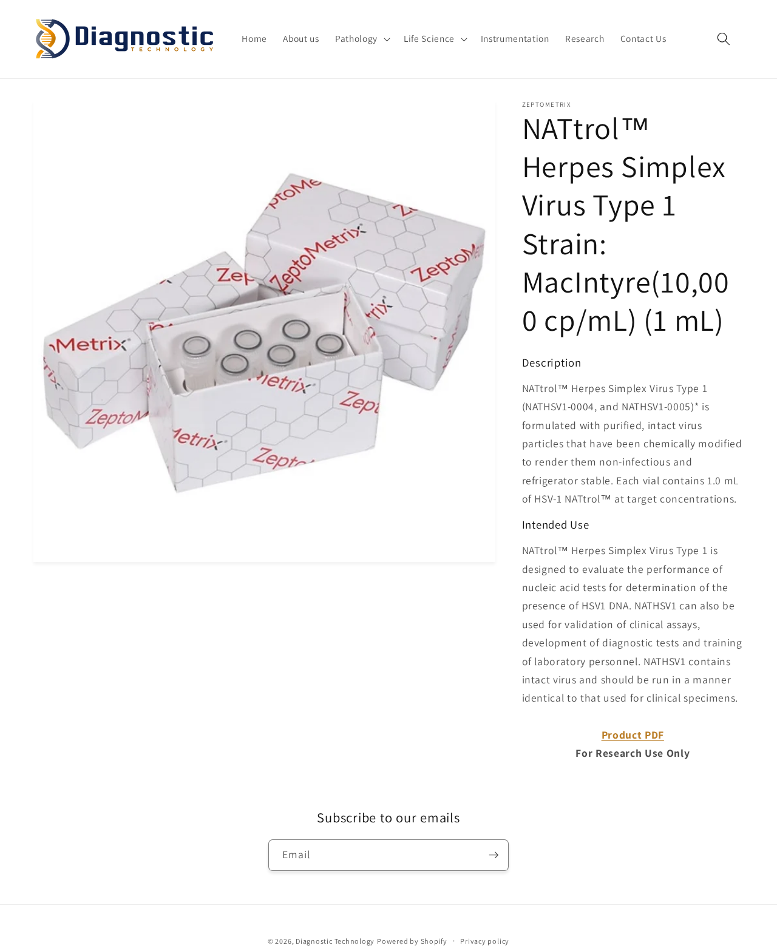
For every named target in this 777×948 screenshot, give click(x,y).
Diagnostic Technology (335, 941)
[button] (361, 39)
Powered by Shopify (412, 941)
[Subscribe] (493, 855)
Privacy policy (484, 941)
